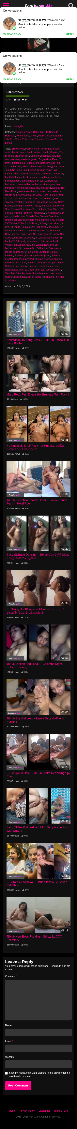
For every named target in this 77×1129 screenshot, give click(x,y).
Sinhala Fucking (14, 212)
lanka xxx (35, 177)
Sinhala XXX (48, 220)
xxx (48, 273)
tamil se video (26, 269)
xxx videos (10, 280)
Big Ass (54, 152)
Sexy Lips (18, 205)
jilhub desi (36, 166)
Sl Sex (42, 223)
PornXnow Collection (21, 139)
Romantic (39, 139)
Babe (36, 132)
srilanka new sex (44, 259)
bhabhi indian (33, 152)
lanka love (51, 170)
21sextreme (17, 148)
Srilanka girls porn (24, 255)
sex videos (42, 202)
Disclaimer (44, 1110)
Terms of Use (61, 1110)
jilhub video (30, 170)
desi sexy (15, 159)
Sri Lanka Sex (40, 234)
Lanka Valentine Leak (16, 177)
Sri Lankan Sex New (47, 248)
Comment (11, 976)
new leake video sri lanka (32, 191)
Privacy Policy (27, 1110)
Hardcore (10, 135)
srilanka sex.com (49, 266)
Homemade (22, 135)
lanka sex (58, 173)
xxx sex (9, 276)
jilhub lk (47, 166)
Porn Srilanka (50, 195)
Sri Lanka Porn (24, 234)
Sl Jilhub (33, 223)
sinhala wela (33, 220)
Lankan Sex (51, 180)
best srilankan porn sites (38, 148)
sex (12, 198)
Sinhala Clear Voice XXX (51, 209)
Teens (49, 269)
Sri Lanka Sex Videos (46, 237)
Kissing (41, 170)
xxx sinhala (20, 276)
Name (9, 1025)
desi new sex (48, 155)
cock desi (24, 155)
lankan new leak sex (32, 180)
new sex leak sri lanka (30, 195)
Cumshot (35, 155)
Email (9, 1041)
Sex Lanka (32, 198)
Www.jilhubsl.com (35, 273)
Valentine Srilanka (15, 273)
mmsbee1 (45, 187)
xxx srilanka (48, 276)
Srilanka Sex (12, 266)
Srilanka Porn (34, 262)
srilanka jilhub (42, 255)
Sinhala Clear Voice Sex (23, 209)
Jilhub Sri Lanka (14, 170)
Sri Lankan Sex (27, 248)
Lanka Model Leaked (16, 173)
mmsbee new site (30, 187)
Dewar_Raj (18, 126)
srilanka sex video (29, 266)
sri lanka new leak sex (36, 230)
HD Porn (56, 163)
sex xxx (53, 202)
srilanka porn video (53, 262)
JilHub (26, 166)
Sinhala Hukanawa (34, 212)
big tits (14, 155)
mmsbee (56, 184)
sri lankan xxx (31, 252)
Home (12, 1110)
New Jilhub (11, 191)
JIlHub (33, 135)
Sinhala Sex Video (50, 216)
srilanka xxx (11, 269)
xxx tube (60, 276)
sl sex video (53, 223)
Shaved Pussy (32, 205)
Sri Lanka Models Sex (47, 227)
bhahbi (45, 152)
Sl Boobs (23, 223)
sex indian (20, 198)
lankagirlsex (47, 177)
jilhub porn (58, 166)
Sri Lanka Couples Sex (22, 227)
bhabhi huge (17, 152)
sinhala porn (18, 216)
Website (9, 1057)
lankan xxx (11, 184)
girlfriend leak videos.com (25, 163)
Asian (29, 132)
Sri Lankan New (22, 244)
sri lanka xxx (33, 241)
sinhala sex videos (15, 220)
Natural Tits (58, 187)
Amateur (20, 132)
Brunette (53, 132)
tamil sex (39, 269)
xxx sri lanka (34, 276)
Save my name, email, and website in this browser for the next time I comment (39, 1074)
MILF (40, 135)
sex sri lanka (46, 198)
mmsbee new (12, 187)
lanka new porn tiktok (40, 173)
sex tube (19, 202)
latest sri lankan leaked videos (34, 184)
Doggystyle (45, 159)
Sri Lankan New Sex (43, 244)
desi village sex (29, 159)
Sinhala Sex (51, 139)
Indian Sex (15, 166)
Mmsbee (49, 135)
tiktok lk (57, 269)
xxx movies (57, 273)
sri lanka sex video (24, 237)
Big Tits (44, 132)
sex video (30, 202)
